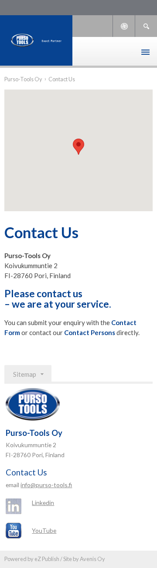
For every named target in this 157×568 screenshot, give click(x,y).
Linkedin (43, 502)
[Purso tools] (36, 40)
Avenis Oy (92, 558)
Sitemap (24, 374)
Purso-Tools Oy (23, 79)
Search (146, 26)
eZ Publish (46, 558)
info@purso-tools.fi (46, 484)
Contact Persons (89, 332)
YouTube (44, 530)
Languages (124, 26)
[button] (78, 146)
